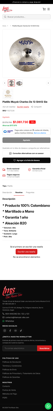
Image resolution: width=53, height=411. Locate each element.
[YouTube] (15, 330)
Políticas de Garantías (11, 377)
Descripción (7, 192)
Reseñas (19, 192)
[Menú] (49, 9)
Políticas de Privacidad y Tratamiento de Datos (21, 373)
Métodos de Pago (9, 394)
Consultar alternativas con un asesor (28, 153)
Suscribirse (44, 348)
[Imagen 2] (19, 83)
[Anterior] (4, 83)
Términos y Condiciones (12, 366)
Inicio (4, 26)
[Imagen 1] (11, 83)
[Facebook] (10, 330)
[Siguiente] (48, 83)
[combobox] (26, 16)
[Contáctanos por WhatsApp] (48, 406)
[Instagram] (4, 330)
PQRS (4, 398)
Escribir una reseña (26, 251)
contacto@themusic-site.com (17, 317)
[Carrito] (44, 9)
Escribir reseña (23, 107)
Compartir (38, 107)
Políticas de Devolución (11, 362)
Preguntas (30, 192)
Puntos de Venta (9, 390)
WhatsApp (9, 321)
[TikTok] (21, 330)
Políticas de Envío (9, 369)
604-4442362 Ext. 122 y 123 (17, 314)
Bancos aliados (40, 133)
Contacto (6, 386)
